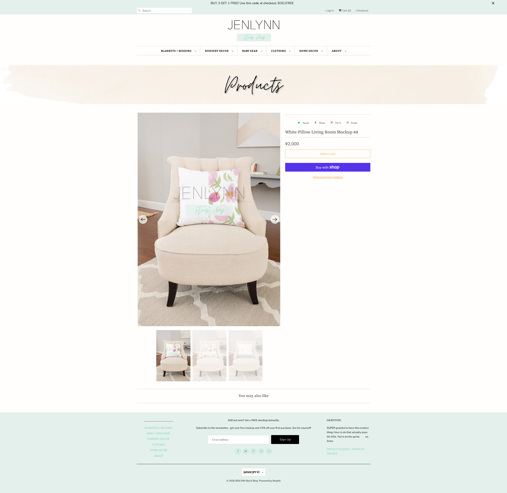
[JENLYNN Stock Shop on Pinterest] (253, 451)
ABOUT (337, 50)
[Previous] (143, 219)
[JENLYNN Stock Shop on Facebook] (238, 451)
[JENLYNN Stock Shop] (253, 31)
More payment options (328, 177)
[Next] (275, 219)
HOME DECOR (309, 50)
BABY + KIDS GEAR (158, 433)
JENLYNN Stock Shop (246, 480)
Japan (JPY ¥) (252, 472)
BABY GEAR (250, 50)
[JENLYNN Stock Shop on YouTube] (245, 451)
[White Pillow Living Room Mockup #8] (209, 219)
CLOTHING (279, 50)
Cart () (346, 10)
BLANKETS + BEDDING (177, 50)
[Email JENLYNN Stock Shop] (269, 451)
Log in (330, 10)
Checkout (362, 10)
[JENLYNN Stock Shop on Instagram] (261, 451)
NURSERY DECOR (217, 50)
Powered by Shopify (270, 480)
